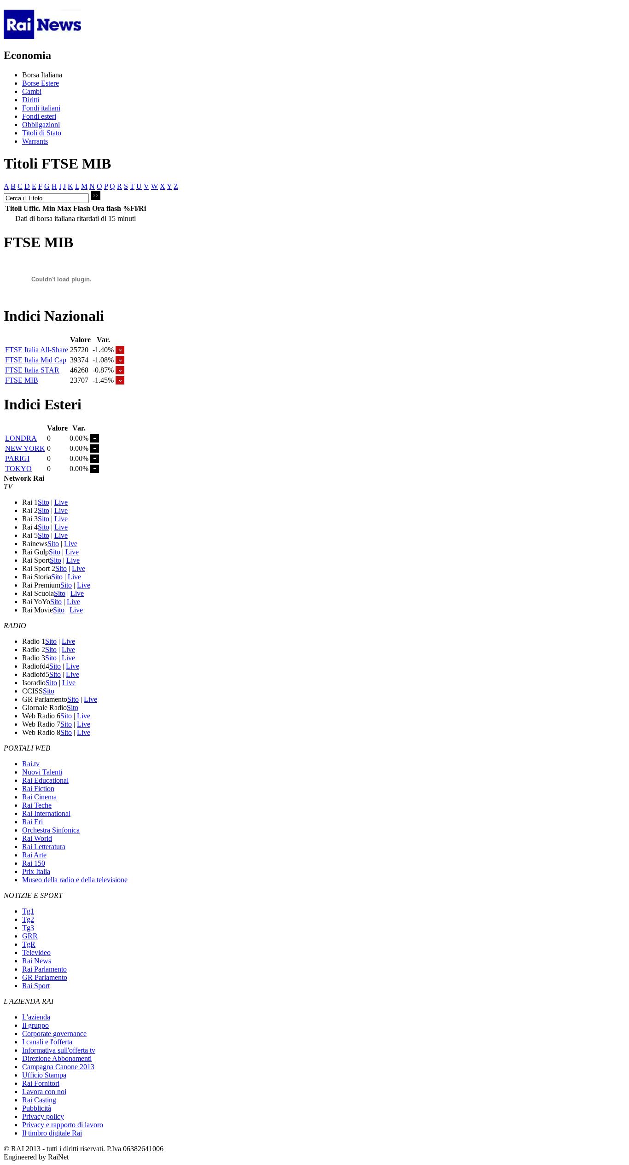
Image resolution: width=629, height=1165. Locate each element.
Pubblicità (36, 1108)
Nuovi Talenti (42, 772)
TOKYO (18, 468)
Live (61, 502)
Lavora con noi (44, 1091)
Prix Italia (36, 871)
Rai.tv (31, 764)
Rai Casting (39, 1100)
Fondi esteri (39, 116)
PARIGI (17, 458)
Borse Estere (40, 83)
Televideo (36, 952)
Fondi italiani (41, 108)
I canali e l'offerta (47, 1042)
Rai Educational (45, 780)
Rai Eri (32, 822)
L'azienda (36, 1017)
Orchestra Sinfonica (51, 830)
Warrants (35, 141)
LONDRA (21, 438)
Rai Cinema (39, 797)
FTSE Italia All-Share (36, 350)
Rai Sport (36, 986)
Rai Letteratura (43, 846)
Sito (43, 502)
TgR (28, 944)
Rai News (36, 961)
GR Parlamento (44, 977)
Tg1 (28, 911)
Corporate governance (54, 1033)
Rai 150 (33, 863)
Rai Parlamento (44, 969)
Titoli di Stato (41, 133)
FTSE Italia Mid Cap (35, 360)
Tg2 (28, 919)
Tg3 (28, 928)
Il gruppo (35, 1025)
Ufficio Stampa (44, 1075)
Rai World (37, 838)
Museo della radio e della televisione (75, 880)
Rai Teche (37, 805)
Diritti (30, 100)
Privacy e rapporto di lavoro (62, 1125)
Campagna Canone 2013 (58, 1067)
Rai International (46, 813)
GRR (30, 936)
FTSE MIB (21, 380)
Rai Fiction (38, 788)
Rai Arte (34, 855)
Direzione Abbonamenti (57, 1058)
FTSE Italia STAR (32, 370)
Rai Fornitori (40, 1083)
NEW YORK (25, 448)
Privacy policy (43, 1116)
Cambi (31, 91)
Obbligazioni (41, 124)
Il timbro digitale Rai (52, 1133)
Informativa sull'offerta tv (58, 1050)
